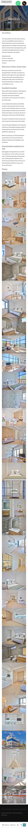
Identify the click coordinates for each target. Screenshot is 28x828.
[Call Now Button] (24, 3)
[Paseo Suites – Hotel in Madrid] (9, 2)
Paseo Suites (5, 813)
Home (9, 22)
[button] (24, 825)
